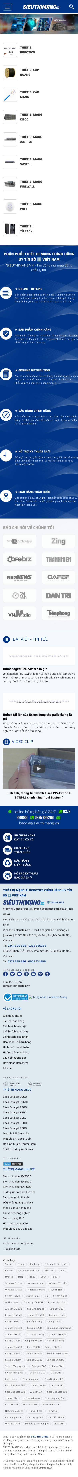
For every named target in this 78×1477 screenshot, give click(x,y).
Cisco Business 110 (54, 1379)
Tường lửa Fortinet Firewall (19, 1192)
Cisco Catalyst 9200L (15, 1123)
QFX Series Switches (28, 1270)
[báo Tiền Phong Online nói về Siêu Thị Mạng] (58, 613)
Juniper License (38, 1385)
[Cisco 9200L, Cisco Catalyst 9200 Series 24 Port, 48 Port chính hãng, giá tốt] (39, 24)
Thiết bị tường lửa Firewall (18, 1149)
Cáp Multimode (57, 1315)
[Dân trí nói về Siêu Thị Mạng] (58, 595)
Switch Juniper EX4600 (17, 1187)
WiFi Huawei (11, 1302)
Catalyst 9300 (12, 1340)
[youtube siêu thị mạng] (20, 974)
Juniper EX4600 (33, 1340)
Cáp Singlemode (35, 1309)
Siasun (8, 1264)
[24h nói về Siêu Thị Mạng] (19, 595)
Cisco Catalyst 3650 (15, 1112)
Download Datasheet (15, 1063)
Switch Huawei (13, 1296)
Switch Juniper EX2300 (17, 1176)
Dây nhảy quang (33, 1321)
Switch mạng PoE (13, 1218)
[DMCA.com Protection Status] (13, 1164)
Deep (21, 1277)
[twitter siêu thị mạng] (13, 974)
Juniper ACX (57, 1385)
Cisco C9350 (33, 1347)
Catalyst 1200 (12, 1321)
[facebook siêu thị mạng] (6, 974)
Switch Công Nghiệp (15, 1366)
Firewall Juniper (51, 1404)
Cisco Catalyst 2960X (16, 1102)
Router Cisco (57, 1366)
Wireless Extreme (36, 1289)
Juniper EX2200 (33, 1353)
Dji (46, 1296)
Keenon (9, 1270)
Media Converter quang (17, 1208)
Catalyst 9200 (34, 1328)
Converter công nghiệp (16, 1213)
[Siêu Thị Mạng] (41, 7)
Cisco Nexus (11, 1379)
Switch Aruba (60, 1296)
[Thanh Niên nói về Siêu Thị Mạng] (58, 559)
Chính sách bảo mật (14, 1026)
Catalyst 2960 (39, 1366)
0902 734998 (37, 961)
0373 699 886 (17, 961)
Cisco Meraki (11, 1404)
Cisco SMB (56, 1372)
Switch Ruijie (33, 1296)
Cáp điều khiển (56, 1417)
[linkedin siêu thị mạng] (34, 974)
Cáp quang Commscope (59, 1328)
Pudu (54, 1277)
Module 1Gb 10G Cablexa (17, 1229)
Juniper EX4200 (37, 1372)
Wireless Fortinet (13, 1283)
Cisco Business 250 (15, 1392)
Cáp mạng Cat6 (35, 1417)
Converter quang (35, 1334)
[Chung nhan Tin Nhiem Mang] (48, 997)
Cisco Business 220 (15, 1385)
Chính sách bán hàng (15, 1031)
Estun (43, 1277)
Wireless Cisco (30, 1404)
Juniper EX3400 (35, 1315)
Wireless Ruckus (13, 1289)
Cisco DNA (59, 1423)
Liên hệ (7, 1068)
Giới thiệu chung (13, 1016)
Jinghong (35, 1264)
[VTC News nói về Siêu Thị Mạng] (19, 577)
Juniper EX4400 (13, 1347)
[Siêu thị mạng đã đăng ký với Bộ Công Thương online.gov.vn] (15, 997)
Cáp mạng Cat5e (13, 1417)
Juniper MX (36, 1392)
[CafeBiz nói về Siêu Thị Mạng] (19, 559)
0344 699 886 (17, 946)
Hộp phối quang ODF (15, 1223)
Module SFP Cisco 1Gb (16, 1133)
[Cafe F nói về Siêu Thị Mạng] (58, 577)
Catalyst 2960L (34, 1360)
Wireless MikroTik (58, 1283)
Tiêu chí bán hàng (13, 1021)
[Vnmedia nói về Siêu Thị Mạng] (19, 613)
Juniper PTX (11, 1398)
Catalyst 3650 (52, 1347)
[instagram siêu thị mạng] (27, 974)
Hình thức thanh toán (16, 1047)
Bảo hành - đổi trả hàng (17, 1042)
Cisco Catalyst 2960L (15, 1107)
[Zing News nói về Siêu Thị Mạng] (58, 541)
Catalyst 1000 (56, 1309)
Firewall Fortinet (13, 1315)
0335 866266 (37, 946)
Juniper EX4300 (57, 1334)
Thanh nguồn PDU (33, 1302)
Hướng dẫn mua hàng (16, 1052)
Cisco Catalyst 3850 (15, 1118)
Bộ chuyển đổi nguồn (56, 1264)
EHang (21, 1264)
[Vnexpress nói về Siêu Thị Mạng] (19, 541)
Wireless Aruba (35, 1283)
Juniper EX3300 (55, 1360)
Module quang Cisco (55, 1398)
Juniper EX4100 (13, 1334)
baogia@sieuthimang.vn (39, 823)
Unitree (9, 1277)
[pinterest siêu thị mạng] (41, 974)
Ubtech (62, 1270)
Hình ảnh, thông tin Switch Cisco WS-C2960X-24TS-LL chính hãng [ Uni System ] (39, 795)
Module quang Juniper (37, 1423)
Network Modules (14, 1411)
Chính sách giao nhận (15, 1037)
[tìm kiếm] (73, 6)
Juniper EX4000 (13, 1328)
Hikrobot (49, 1270)
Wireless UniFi (12, 1423)
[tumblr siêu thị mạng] (48, 974)
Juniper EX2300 (13, 1309)
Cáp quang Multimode (16, 1197)
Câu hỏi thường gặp (15, 1058)
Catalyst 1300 (54, 1321)
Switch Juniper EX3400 (17, 1181)
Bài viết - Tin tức (30, 639)
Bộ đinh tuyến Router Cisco (19, 1144)
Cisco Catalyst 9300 (15, 1128)
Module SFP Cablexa (57, 1353)
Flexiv (32, 1277)
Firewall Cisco (35, 1411)
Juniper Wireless (31, 1398)
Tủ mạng (52, 1411)
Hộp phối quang (55, 1340)
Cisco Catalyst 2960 (15, 1097)
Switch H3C (56, 1289)
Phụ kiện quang (31, 1379)
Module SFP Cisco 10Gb (17, 1139)
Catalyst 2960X (13, 1360)
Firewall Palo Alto (57, 1302)
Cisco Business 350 (57, 1392)
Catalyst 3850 (12, 1353)
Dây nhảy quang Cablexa (18, 1202)
